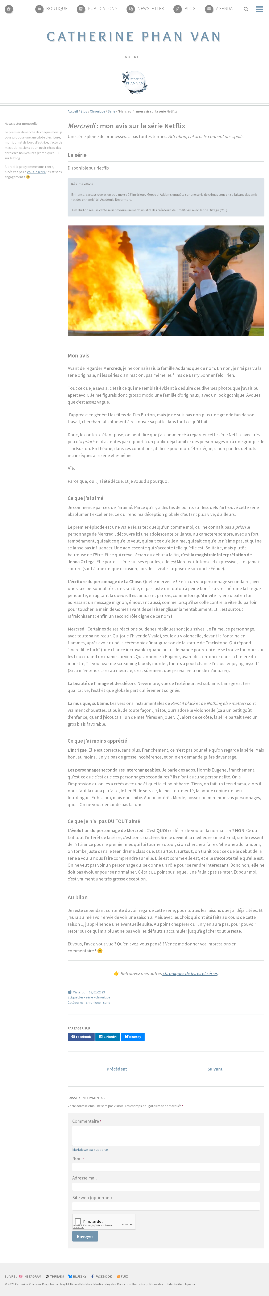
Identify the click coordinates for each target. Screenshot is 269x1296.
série (89, 997)
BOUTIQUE (56, 8)
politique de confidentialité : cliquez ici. (171, 1284)
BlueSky (79, 1276)
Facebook (103, 1276)
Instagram (32, 1276)
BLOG (190, 8)
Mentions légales (104, 1284)
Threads (56, 1276)
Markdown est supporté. (90, 1149)
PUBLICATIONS (102, 8)
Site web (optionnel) (92, 1197)
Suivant (215, 1069)
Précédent (117, 1069)
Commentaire (86, 1121)
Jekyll (63, 1284)
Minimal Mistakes (81, 1284)
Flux (124, 1276)
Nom (78, 1158)
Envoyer (85, 1236)
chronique (102, 997)
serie (106, 1002)
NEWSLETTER (151, 8)
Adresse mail (84, 1178)
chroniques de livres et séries (190, 973)
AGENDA (224, 8)
